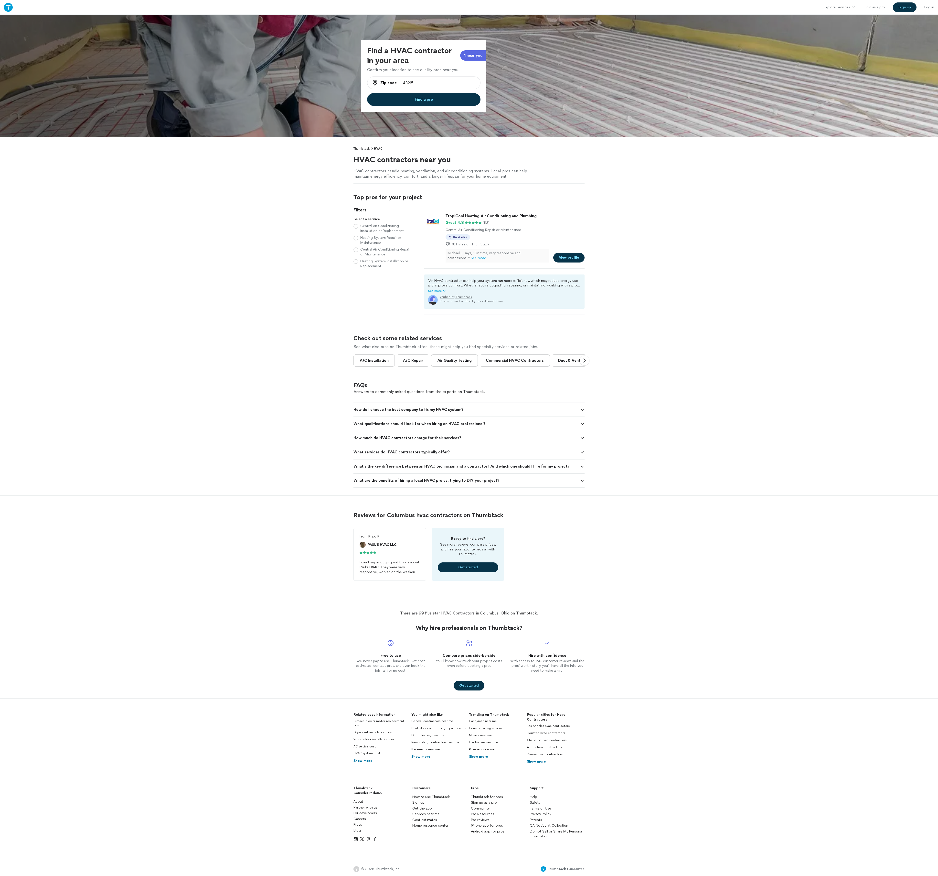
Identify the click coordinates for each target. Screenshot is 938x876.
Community (480, 808)
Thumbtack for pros (487, 797)
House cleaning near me (486, 728)
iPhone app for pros (487, 825)
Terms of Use (540, 808)
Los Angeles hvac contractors (548, 726)
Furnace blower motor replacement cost (378, 723)
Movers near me (480, 735)
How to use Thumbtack (431, 797)
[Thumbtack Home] (8, 7)
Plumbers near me (481, 749)
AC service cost (364, 746)
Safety (535, 802)
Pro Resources (482, 814)
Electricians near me (483, 742)
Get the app (422, 808)
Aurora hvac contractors (544, 747)
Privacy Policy (540, 814)
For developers (365, 813)
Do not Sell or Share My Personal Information (556, 833)
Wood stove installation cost (374, 739)
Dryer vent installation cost (373, 732)
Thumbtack (361, 148)
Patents (536, 820)
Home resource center (430, 825)
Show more (362, 761)
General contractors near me (432, 721)
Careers (359, 819)
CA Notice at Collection (549, 825)
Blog (357, 830)
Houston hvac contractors (546, 733)
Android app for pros (487, 831)
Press (357, 824)
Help (533, 797)
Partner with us (365, 807)
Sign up (418, 802)
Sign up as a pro (484, 802)
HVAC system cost (366, 753)
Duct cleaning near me (427, 735)
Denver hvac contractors (545, 754)
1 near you (473, 55)
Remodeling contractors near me (435, 742)
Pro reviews (480, 820)
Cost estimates (424, 820)
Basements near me (425, 749)
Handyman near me (483, 721)
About (358, 801)
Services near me (425, 814)
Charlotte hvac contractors (546, 740)
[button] (504, 285)
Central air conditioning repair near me (439, 728)
